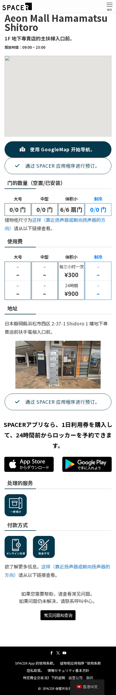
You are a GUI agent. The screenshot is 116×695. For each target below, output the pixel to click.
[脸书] (51, 653)
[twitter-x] (58, 653)
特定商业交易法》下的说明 (44, 677)
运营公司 (76, 677)
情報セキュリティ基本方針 (68, 670)
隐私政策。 (35, 670)
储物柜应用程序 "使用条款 (80, 663)
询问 (89, 677)
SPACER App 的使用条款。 (36, 663)
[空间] (17, 6)
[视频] (64, 653)
